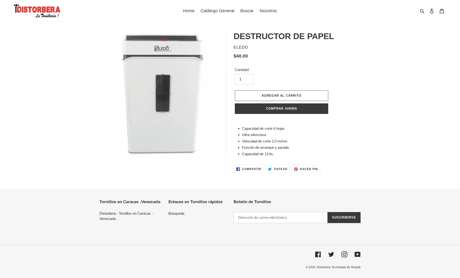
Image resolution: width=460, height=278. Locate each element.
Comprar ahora (281, 108)
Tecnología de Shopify (346, 267)
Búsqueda (176, 213)
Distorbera (324, 267)
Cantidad (242, 70)
